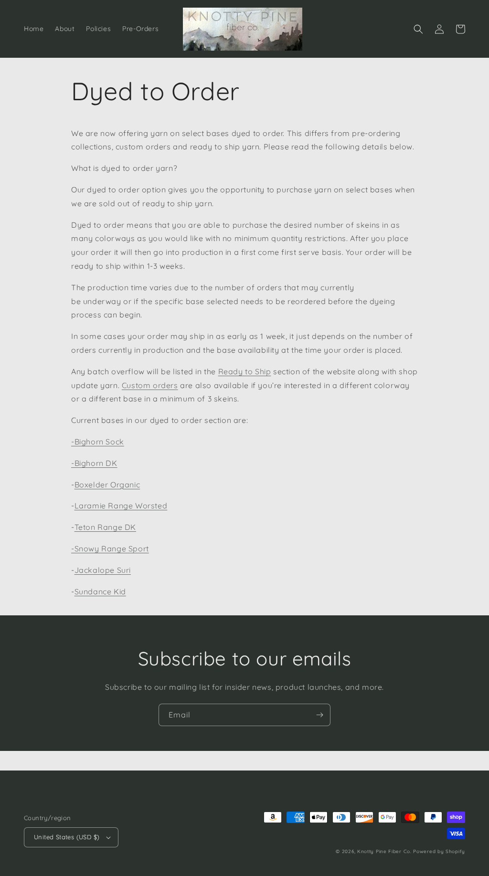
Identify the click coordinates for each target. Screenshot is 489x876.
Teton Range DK (105, 527)
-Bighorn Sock (97, 441)
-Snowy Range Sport (110, 548)
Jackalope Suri (102, 570)
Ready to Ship (244, 371)
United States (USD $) (66, 837)
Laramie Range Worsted (121, 505)
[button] (418, 29)
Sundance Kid (100, 591)
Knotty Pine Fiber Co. (384, 851)
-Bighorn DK (94, 463)
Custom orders (150, 385)
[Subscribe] (319, 715)
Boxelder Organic (107, 484)
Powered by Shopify (439, 851)
